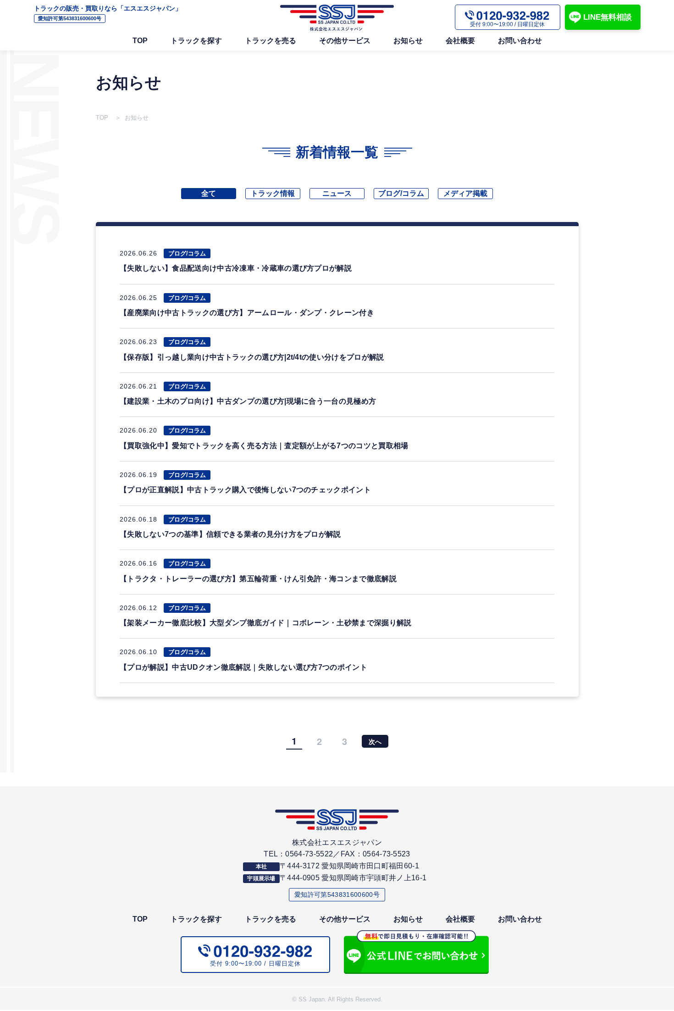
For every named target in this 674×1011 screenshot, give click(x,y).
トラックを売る (270, 40)
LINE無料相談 (607, 17)
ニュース (337, 193)
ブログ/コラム (401, 193)
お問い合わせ (520, 40)
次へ (375, 741)
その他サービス (344, 40)
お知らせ (408, 40)
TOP (140, 40)
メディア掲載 (465, 193)
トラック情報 (273, 193)
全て (208, 193)
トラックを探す (196, 40)
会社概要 (460, 40)
